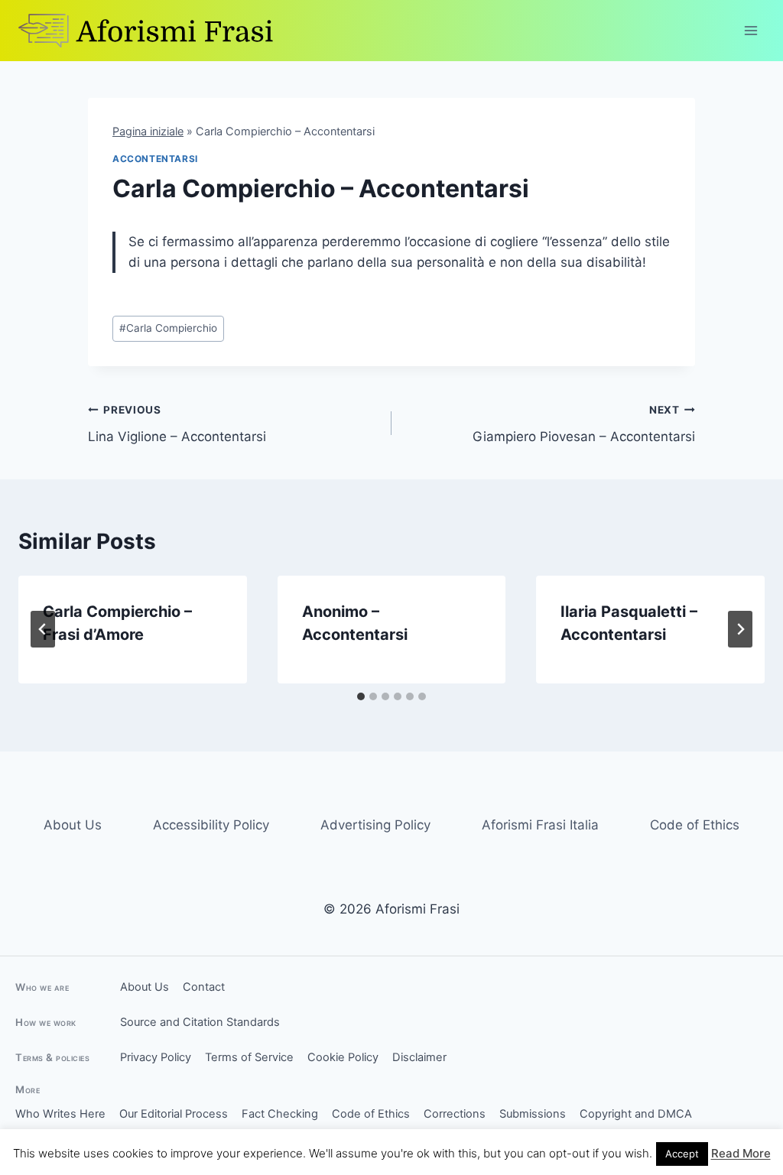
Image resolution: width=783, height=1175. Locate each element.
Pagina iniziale (148, 131)
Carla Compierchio (168, 328)
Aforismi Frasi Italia (540, 825)
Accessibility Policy (211, 825)
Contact (204, 987)
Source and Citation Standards (200, 1022)
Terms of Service (249, 1057)
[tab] (361, 696)
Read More (741, 1153)
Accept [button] (682, 1153)
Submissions (532, 1114)
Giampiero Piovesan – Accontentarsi (584, 424)
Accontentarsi (155, 158)
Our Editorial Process (173, 1114)
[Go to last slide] (43, 629)
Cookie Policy (343, 1057)
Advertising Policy (375, 825)
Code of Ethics (694, 825)
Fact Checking (280, 1114)
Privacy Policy (155, 1057)
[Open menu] (750, 30)
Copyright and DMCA (636, 1114)
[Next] (740, 629)
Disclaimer (419, 1057)
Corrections (455, 1114)
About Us (73, 825)
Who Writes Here (60, 1114)
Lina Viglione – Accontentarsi (177, 424)
